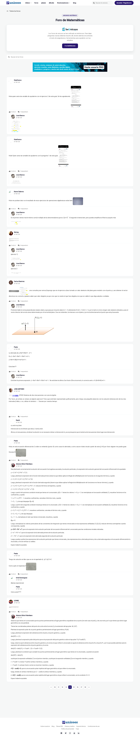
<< (51, 687)
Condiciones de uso (94, 726)
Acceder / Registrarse (124, 3)
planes (43, 3)
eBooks (51, 3)
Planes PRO (59, 726)
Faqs (77, 729)
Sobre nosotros (45, 726)
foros (36, 3)
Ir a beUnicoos (70, 46)
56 (77, 687)
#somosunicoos (62, 3)
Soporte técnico (81, 726)
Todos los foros (13, 11)
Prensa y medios (70, 726)
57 (81, 687)
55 (74, 687)
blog (74, 3)
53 (66, 687)
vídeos (27, 3)
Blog (53, 726)
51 (58, 687)
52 (62, 687)
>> (89, 687)
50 (55, 687)
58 (85, 687)
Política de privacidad (67, 729)
